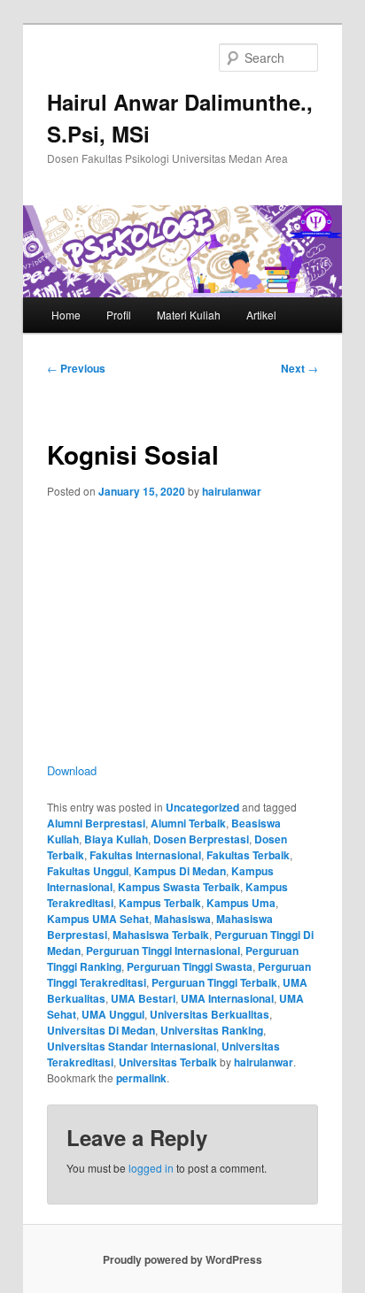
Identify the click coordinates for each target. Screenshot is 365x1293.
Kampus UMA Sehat (98, 919)
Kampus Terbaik (160, 903)
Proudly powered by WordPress (182, 1259)
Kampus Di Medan (180, 871)
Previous (76, 368)
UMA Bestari (143, 998)
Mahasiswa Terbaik (161, 935)
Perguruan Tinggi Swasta (189, 966)
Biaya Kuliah (116, 839)
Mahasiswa (182, 919)
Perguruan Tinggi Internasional (163, 950)
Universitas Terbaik (168, 1062)
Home (66, 314)
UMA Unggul (113, 1014)
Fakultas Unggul (87, 871)
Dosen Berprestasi (201, 839)
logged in (151, 1167)
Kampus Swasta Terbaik (179, 887)
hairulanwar (231, 491)
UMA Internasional (227, 998)
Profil (118, 314)
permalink (141, 1078)
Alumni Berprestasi (96, 823)
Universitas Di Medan (101, 1030)
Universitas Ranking (211, 1030)
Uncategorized (202, 807)
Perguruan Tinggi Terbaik (214, 982)
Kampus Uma (241, 903)
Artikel (261, 314)
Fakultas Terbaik (248, 855)
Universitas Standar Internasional (131, 1046)
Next (299, 368)
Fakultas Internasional (145, 855)
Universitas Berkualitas (209, 1014)
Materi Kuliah (189, 314)
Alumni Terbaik (188, 823)
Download (72, 770)
